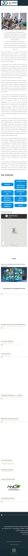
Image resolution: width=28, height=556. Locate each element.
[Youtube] (14, 553)
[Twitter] (16, 553)
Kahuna (14, 541)
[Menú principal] (25, 3)
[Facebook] (12, 553)
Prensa (4, 9)
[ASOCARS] (9, 3)
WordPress (19, 541)
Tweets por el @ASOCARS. (7, 464)
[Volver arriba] (14, 550)
